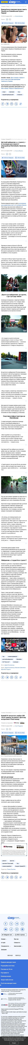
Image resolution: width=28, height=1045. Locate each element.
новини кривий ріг (12, 656)
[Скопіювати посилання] (20, 103)
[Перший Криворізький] (15, 2)
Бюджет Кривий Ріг (20, 866)
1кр (19, 91)
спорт (4, 91)
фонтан (12, 860)
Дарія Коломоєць (9, 665)
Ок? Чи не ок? (5, 662)
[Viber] (11, 103)
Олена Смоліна (11, 869)
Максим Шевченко (20, 667)
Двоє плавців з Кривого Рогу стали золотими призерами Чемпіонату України (12, 79)
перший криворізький (7, 94)
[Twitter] (16, 103)
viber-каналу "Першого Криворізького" (12, 88)
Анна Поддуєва (19, 726)
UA (7, 19)
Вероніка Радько (6, 669)
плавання (19, 94)
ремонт (4, 860)
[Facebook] (2, 103)
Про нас (16, 939)
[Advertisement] (14, 123)
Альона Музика (19, 150)
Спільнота (17, 942)
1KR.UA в (8, 23)
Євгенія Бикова (19, 16)
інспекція (15, 662)
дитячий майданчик (7, 659)
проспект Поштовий (7, 863)
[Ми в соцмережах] (5, 924)
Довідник (4, 949)
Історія (3, 942)
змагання (11, 91)
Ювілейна (19, 659)
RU (10, 19)
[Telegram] (7, 103)
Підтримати (4, 2)
